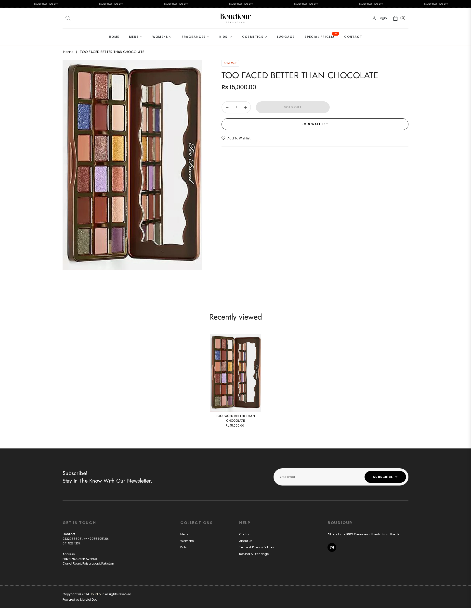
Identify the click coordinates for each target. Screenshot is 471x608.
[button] (68, 18)
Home (68, 51)
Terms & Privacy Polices (256, 547)
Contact (245, 534)
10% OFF (32, 3)
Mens (184, 534)
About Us (245, 541)
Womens (187, 541)
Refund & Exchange (254, 554)
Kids (183, 547)
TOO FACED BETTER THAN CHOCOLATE (235, 418)
